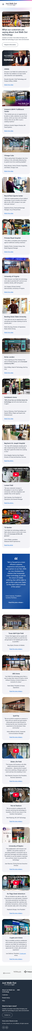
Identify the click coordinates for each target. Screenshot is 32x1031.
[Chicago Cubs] (16, 144)
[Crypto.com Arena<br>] (16, 927)
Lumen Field (8, 485)
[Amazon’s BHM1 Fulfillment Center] (16, 98)
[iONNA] (16, 58)
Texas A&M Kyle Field (16, 633)
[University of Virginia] (16, 265)
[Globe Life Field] (16, 751)
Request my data (14, 1020)
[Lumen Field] (16, 474)
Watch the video (8, 84)
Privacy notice (5, 1020)
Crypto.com (23, 953)
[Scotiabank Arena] (16, 386)
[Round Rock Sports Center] (16, 185)
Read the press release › (16, 649)
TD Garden (8, 527)
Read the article (8, 545)
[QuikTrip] (16, 705)
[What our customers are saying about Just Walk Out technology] (16, 19)
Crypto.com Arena (16, 938)
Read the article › (9, 461)
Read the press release (16, 602)
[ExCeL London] (16, 346)
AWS (18, 990)
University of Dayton (16, 846)
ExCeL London (9, 357)
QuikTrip (16, 716)
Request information (10, 44)
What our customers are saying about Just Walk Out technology (14, 32)
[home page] (11, 4)
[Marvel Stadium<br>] (16, 795)
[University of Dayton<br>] (16, 835)
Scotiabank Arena (10, 397)
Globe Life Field (16, 762)
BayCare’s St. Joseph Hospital (14, 443)
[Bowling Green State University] (16, 306)
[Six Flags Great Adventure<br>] (16, 883)
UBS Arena (16, 674)
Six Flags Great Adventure (16, 894)
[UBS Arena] (16, 662)
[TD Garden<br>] (16, 516)
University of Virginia (11, 276)
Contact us (7, 1015)
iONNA (6, 69)
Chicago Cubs (9, 155)
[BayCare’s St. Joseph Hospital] (16, 432)
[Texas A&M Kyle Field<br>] (16, 622)
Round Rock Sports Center (13, 196)
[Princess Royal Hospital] (16, 227)
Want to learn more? (9, 1006)
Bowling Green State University (15, 317)
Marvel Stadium (16, 806)
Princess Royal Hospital (12, 238)
